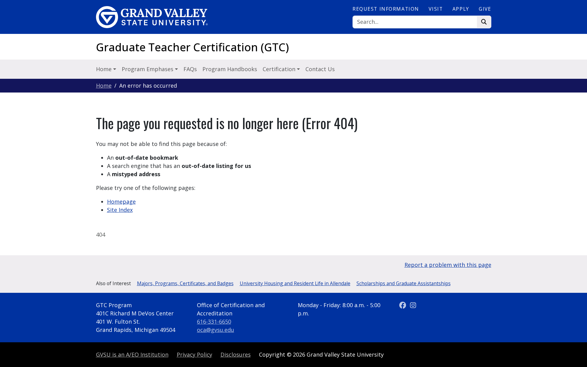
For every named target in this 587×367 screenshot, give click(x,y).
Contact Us (320, 69)
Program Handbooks (229, 69)
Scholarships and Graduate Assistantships (403, 283)
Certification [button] (280, 69)
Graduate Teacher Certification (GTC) (192, 47)
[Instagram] (413, 305)
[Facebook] (404, 305)
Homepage (121, 201)
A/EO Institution (132, 354)
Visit (436, 8)
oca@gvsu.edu (215, 329)
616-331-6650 (214, 321)
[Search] (484, 22)
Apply (460, 8)
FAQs (190, 69)
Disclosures (235, 354)
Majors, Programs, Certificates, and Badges (185, 283)
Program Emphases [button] (148, 69)
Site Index (120, 209)
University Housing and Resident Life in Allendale (295, 283)
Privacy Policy (194, 354)
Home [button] (104, 69)
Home (104, 85)
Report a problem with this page (447, 264)
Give (485, 8)
